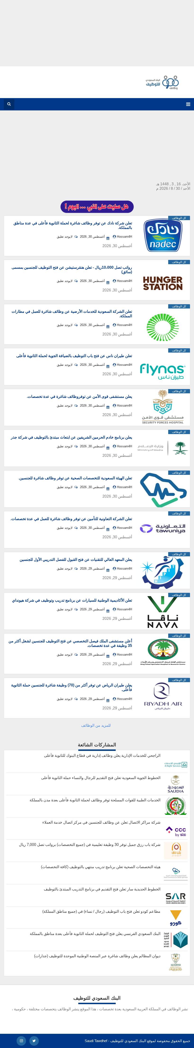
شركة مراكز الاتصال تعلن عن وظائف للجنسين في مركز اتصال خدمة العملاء (101, 822)
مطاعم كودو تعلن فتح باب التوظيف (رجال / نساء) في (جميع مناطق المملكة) (101, 911)
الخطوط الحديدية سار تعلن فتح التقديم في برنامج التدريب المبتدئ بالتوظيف (102, 889)
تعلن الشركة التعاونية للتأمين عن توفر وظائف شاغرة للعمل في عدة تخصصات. (71, 519)
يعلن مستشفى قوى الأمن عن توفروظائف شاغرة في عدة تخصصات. (79, 397)
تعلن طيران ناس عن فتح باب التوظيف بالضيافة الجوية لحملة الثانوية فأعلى (74, 356)
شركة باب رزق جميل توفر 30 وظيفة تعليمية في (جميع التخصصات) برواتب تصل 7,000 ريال (89, 845)
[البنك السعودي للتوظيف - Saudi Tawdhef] (160, 91)
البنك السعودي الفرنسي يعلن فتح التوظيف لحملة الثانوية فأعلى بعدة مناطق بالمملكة (95, 934)
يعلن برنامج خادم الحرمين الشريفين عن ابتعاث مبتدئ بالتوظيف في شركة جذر (71, 437)
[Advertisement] (97, 33)
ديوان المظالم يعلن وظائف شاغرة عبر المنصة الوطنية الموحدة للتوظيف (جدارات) (97, 956)
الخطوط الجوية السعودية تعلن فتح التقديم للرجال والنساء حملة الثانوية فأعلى (100, 778)
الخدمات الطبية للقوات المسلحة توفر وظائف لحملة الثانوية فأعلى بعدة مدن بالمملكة (95, 800)
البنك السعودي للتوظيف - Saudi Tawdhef (115, 1041)
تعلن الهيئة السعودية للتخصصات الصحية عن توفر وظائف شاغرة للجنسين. (75, 478)
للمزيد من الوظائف (96, 725)
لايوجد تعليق (65, 236)
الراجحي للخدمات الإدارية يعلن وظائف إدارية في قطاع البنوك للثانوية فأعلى (102, 755)
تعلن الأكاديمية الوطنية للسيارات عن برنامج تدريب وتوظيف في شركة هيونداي (72, 600)
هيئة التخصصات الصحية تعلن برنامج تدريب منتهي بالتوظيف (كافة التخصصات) (100, 867)
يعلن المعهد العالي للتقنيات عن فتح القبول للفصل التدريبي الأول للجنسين (76, 560)
